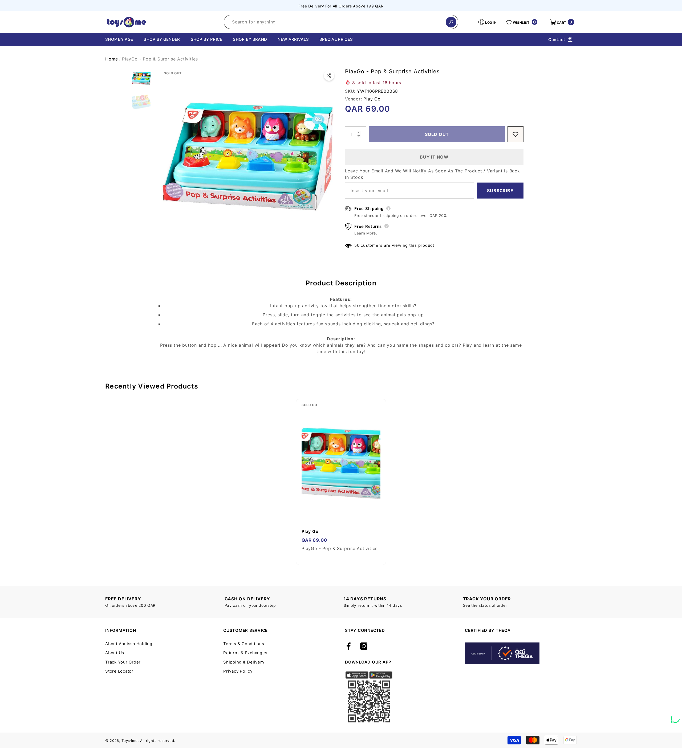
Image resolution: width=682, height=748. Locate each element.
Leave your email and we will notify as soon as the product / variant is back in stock (432, 174)
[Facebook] (348, 646)
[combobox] (335, 22)
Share (329, 75)
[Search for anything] (341, 22)
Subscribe (500, 190)
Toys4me (129, 740)
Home (111, 59)
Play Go (372, 99)
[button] (561, 22)
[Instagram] (363, 646)
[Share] (329, 75)
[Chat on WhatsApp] (675, 716)
